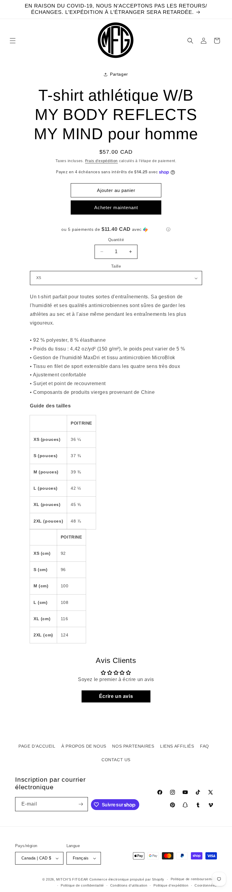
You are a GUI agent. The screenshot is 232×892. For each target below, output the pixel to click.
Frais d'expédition (101, 161)
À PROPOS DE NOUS (83, 746)
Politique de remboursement (194, 879)
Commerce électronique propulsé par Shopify (126, 879)
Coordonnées (206, 885)
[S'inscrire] (81, 804)
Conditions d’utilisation (128, 885)
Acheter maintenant (116, 207)
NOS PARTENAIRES (133, 746)
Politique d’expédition (170, 885)
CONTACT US (116, 759)
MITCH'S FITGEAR (72, 879)
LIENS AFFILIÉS (177, 746)
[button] (12, 40)
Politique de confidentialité (82, 885)
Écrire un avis (116, 696)
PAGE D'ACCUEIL (36, 746)
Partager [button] (119, 74)
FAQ (204, 746)
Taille (116, 266)
